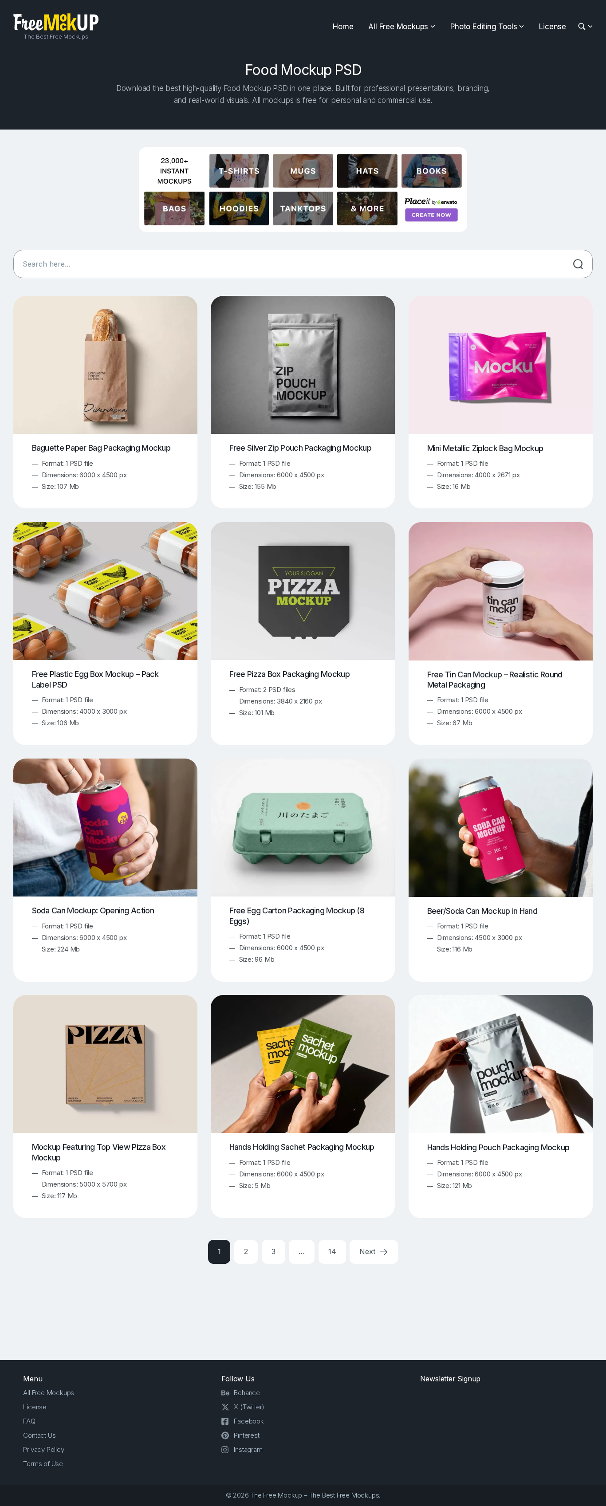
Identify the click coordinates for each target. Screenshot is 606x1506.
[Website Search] (583, 27)
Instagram (248, 1449)
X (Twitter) (249, 1407)
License (552, 26)
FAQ (29, 1421)
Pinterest (246, 1435)
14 (332, 1251)
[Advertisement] (303, 1310)
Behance (247, 1392)
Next (368, 1251)
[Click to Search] (578, 264)
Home (343, 26)
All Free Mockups (398, 26)
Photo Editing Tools (483, 26)
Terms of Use (43, 1463)
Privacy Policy (43, 1449)
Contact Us (39, 1435)
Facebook (249, 1421)
